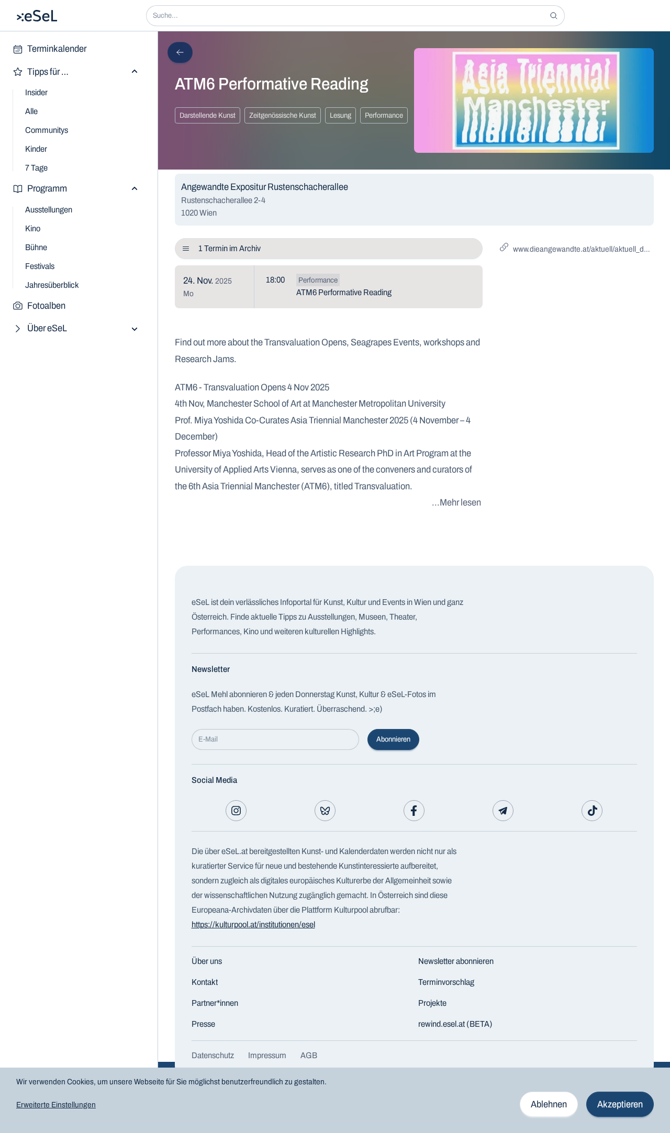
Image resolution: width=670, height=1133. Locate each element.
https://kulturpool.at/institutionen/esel (253, 924)
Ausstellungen (48, 209)
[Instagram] (236, 810)
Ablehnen (549, 1104)
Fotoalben (46, 305)
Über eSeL (47, 328)
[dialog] (335, 1100)
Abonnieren (393, 739)
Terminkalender (56, 48)
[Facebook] (414, 810)
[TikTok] (592, 810)
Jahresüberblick (52, 285)
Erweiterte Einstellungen (56, 1105)
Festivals (39, 266)
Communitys (46, 130)
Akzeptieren (620, 1104)
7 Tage (36, 167)
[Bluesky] (325, 810)
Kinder (36, 148)
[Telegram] (503, 810)
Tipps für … (48, 71)
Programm (47, 188)
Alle (31, 111)
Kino (32, 228)
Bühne (36, 247)
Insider (36, 92)
